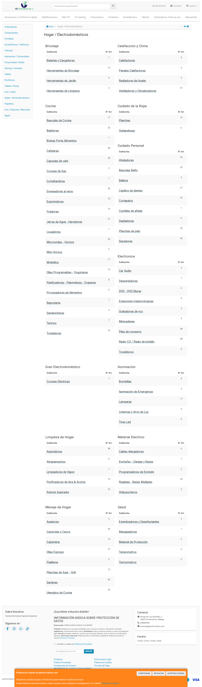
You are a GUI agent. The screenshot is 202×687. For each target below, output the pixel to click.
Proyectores (97, 17)
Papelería (9, 104)
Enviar (88, 651)
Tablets (145, 17)
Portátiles (9, 39)
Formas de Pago (102, 665)
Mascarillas (191, 17)
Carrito (192, 6)
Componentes (11, 33)
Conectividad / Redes (14, 62)
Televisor (9, 50)
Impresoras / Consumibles (17, 56)
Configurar (144, 673)
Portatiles (113, 17)
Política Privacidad (62, 662)
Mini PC (66, 17)
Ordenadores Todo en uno (167, 17)
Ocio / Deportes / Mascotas (17, 109)
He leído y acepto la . (74, 644)
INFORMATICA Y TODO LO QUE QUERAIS (72, 668)
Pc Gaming (80, 17)
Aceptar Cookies (175, 673)
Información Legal (102, 659)
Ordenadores (11, 27)
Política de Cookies (110, 683)
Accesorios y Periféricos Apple (21, 17)
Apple (7, 115)
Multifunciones (49, 17)
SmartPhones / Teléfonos (17, 44)
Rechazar (159, 673)
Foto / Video (10, 92)
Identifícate (160, 6)
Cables (8, 74)
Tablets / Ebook (12, 86)
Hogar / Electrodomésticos (17, 98)
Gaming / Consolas (13, 68)
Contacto (177, 6)
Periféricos (10, 80)
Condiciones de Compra (65, 665)
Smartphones (130, 17)
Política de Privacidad (67, 638)
